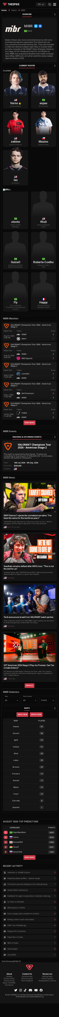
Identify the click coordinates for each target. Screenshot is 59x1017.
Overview (27, 14)
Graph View (36, 714)
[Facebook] (40, 26)
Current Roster (27, 65)
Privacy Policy (9, 979)
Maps (27, 708)
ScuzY (16, 847)
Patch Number (27, 696)
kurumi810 (18, 842)
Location (7, 469)
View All (29, 685)
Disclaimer (9, 985)
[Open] (53, 700)
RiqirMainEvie (19, 832)
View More (29, 423)
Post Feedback (27, 981)
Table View (22, 714)
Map (6, 696)
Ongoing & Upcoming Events (26, 437)
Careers (9, 976)
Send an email (27, 979)
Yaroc (16, 837)
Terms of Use (9, 981)
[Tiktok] (25, 990)
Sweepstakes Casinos (47, 981)
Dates (6, 463)
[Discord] (30, 990)
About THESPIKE (9, 983)
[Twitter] (36, 26)
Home (4, 10)
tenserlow (17, 852)
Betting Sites (47, 976)
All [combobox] (6, 700)
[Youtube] (36, 990)
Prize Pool (8, 466)
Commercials (27, 976)
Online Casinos (47, 979)
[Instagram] (20, 990)
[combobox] (44, 700)
